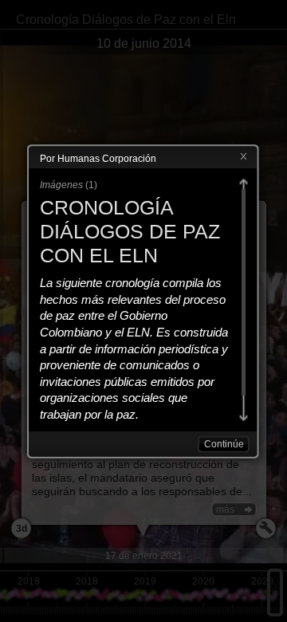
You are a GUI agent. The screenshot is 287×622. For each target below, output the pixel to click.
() (68, 185)
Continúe (224, 444)
